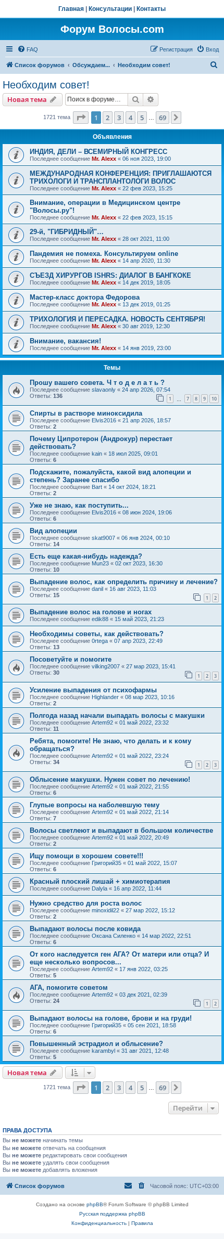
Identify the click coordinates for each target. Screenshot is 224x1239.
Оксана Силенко (113, 936)
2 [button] (107, 117)
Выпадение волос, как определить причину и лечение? (124, 582)
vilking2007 (106, 666)
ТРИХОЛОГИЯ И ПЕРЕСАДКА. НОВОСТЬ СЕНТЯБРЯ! (117, 319)
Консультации (110, 8)
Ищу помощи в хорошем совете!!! (86, 856)
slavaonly (104, 389)
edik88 (100, 619)
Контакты (151, 8)
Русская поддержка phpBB (112, 1214)
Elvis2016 (104, 420)
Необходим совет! (46, 85)
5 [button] (142, 117)
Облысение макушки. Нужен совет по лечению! (110, 779)
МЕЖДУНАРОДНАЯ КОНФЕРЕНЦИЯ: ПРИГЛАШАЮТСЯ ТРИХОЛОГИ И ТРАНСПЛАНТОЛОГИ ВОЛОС (120, 177)
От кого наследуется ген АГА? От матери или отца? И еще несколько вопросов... (119, 958)
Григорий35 (106, 863)
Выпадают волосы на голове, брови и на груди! (111, 1018)
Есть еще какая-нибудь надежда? (86, 556)
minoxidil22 (105, 910)
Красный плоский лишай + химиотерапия (100, 881)
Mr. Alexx (104, 159)
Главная (71, 8)
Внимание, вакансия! (65, 341)
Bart (97, 487)
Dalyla (99, 888)
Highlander (105, 697)
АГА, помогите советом (69, 987)
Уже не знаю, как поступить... (79, 505)
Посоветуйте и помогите (70, 659)
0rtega (100, 641)
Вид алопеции (53, 531)
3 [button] (119, 117)
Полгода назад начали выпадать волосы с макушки (117, 715)
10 (214, 398)
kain (97, 453)
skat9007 (103, 538)
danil (97, 589)
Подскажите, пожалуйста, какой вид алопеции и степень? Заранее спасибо (110, 476)
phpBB (94, 1204)
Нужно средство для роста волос (86, 903)
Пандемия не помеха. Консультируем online (104, 253)
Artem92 (102, 722)
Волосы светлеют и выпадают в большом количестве (121, 830)
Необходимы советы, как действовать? (97, 634)
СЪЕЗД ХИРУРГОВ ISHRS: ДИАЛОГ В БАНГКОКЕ (110, 275)
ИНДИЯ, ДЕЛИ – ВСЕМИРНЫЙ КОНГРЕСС (98, 152)
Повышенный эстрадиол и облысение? (96, 1044)
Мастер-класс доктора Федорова (85, 297)
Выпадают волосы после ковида (85, 929)
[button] (81, 117)
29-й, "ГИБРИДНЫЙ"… (67, 232)
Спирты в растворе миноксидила (86, 413)
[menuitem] (27, 49)
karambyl (103, 1051)
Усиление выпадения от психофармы (93, 690)
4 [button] (130, 117)
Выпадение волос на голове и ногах (91, 612)
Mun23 (100, 563)
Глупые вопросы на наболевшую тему (94, 805)
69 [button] (162, 117)
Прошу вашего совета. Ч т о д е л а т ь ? (97, 382)
